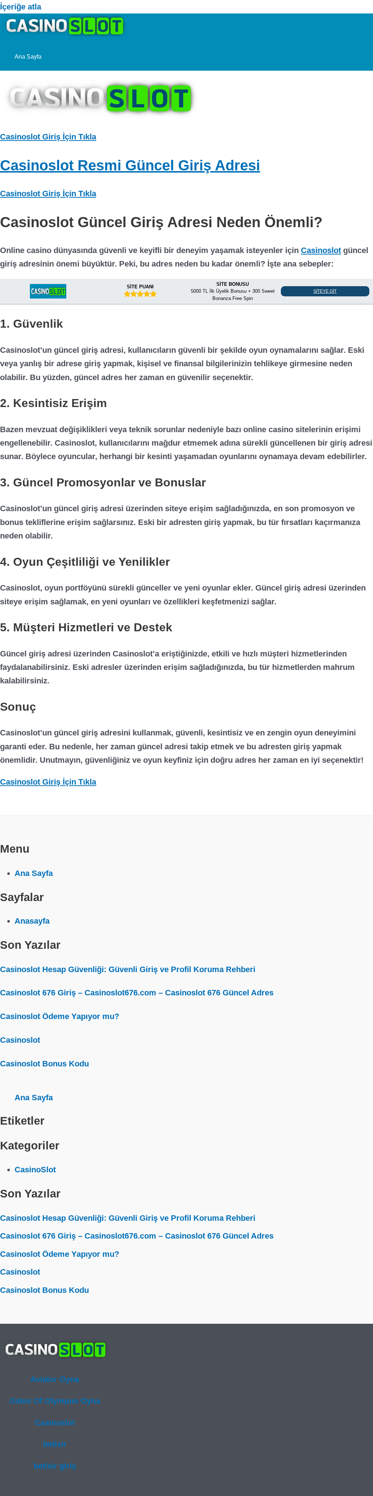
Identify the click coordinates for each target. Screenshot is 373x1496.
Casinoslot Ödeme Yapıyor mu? (59, 1016)
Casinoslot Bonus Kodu (44, 1063)
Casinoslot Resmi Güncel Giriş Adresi (130, 165)
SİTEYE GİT (325, 291)
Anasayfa (32, 920)
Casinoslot (321, 250)
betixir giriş (55, 1466)
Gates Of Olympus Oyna (54, 1400)
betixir (55, 1444)
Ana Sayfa (28, 57)
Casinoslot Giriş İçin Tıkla (48, 136)
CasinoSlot (35, 1169)
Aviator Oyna (54, 1379)
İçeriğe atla (20, 6)
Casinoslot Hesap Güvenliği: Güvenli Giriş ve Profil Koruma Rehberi (127, 969)
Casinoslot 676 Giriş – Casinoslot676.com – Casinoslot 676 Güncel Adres (137, 992)
